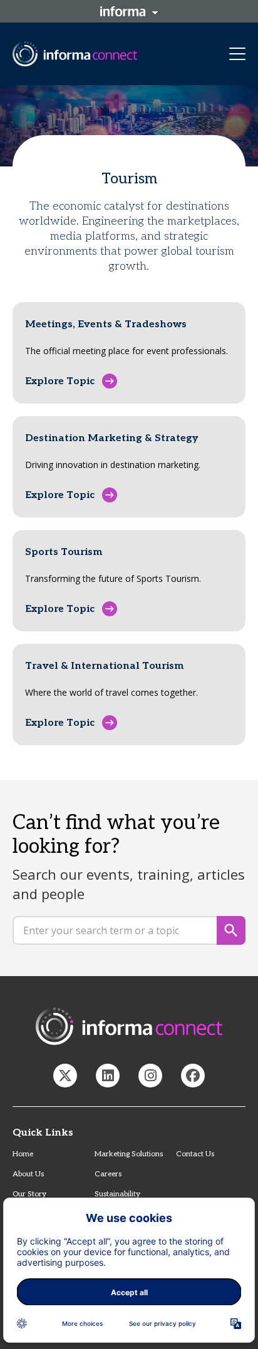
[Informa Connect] (108, 1075)
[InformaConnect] (65, 1075)
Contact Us (195, 1154)
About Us (28, 1174)
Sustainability (117, 1194)
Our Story (29, 1194)
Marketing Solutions (129, 1154)
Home (23, 1154)
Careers (108, 1174)
